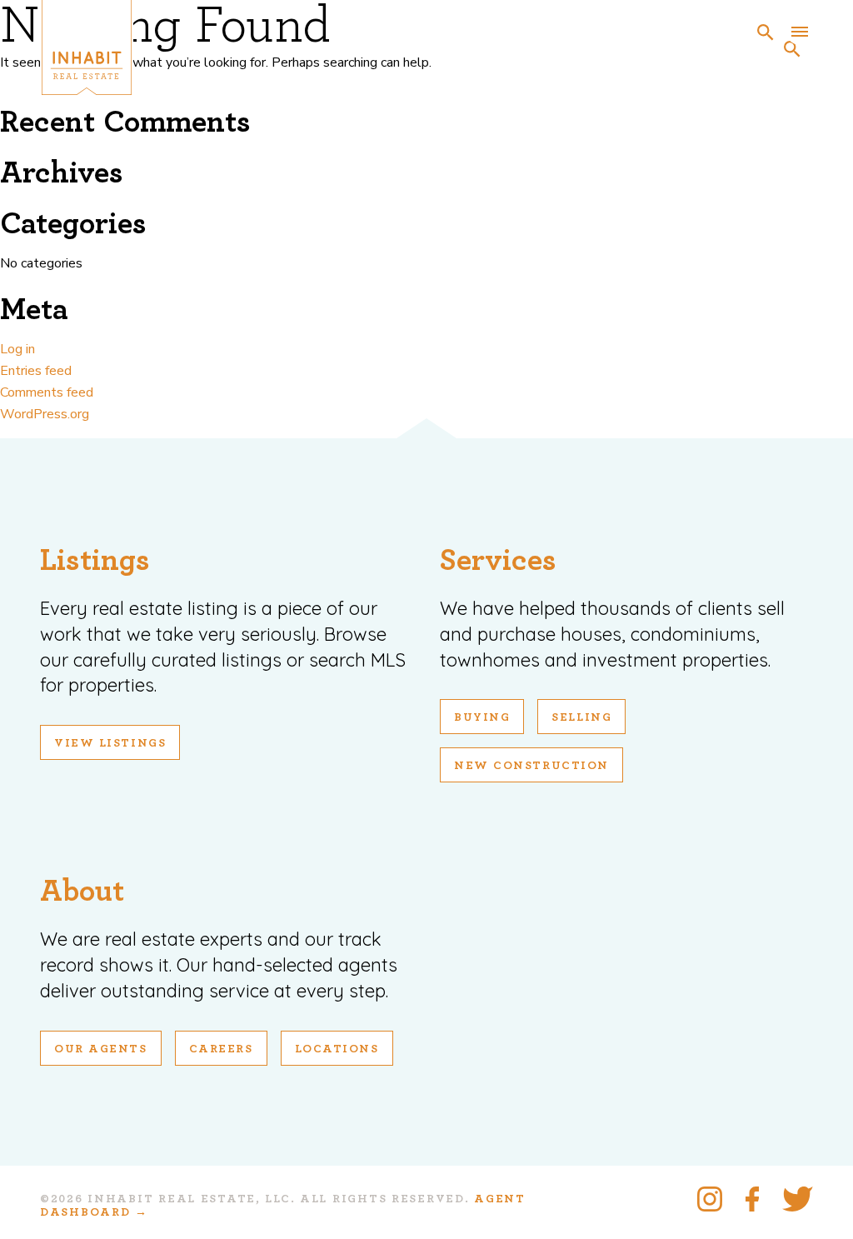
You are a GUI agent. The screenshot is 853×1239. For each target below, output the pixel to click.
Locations (337, 1049)
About (82, 891)
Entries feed (36, 371)
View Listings (110, 743)
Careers (221, 1049)
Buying (482, 717)
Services (498, 560)
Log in (17, 349)
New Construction (531, 766)
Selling (581, 717)
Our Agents (100, 1049)
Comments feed (46, 392)
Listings (95, 560)
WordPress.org (44, 414)
